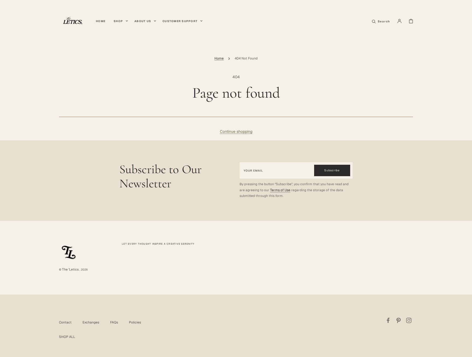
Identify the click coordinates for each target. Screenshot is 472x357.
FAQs (114, 322)
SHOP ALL (67, 337)
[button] (399, 21)
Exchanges (90, 322)
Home (219, 58)
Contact (65, 322)
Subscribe (332, 170)
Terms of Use (280, 190)
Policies (135, 322)
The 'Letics (70, 269)
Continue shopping (236, 131)
